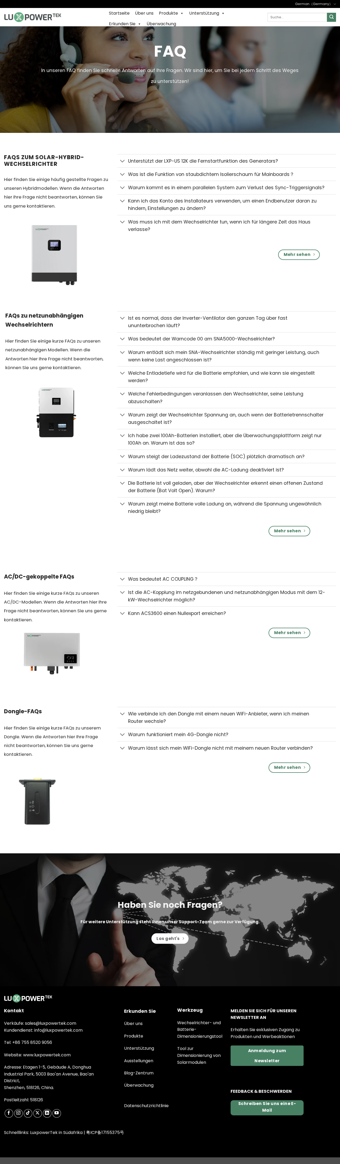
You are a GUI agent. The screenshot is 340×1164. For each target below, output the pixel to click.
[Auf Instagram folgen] (18, 1113)
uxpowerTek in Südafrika (57, 1132)
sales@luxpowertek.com (50, 1023)
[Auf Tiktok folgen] (28, 1113)
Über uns (144, 13)
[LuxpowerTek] (32, 17)
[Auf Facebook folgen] (9, 1113)
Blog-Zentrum (139, 1073)
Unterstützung (204, 13)
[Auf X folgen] (37, 1113)
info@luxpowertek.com (58, 1030)
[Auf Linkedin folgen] (47, 1113)
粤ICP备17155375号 (105, 1132)
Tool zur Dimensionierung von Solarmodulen (199, 1055)
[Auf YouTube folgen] (56, 1113)
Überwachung (161, 24)
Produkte (168, 13)
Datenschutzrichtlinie (146, 1106)
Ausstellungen (138, 1061)
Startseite (119, 13)
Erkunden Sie (122, 24)
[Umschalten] (122, 161)
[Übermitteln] (331, 17)
